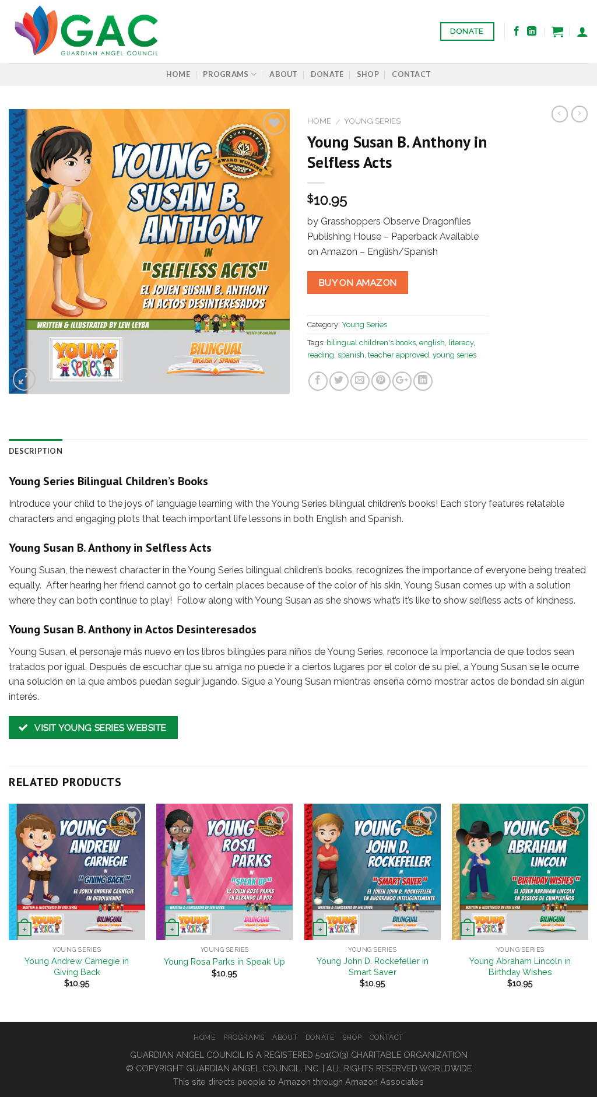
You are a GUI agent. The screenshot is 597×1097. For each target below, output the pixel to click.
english (432, 342)
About (283, 74)
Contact (411, 74)
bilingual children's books (371, 342)
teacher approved (398, 355)
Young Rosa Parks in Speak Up (224, 961)
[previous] (9, 911)
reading (320, 355)
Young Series (372, 120)
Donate (327, 74)
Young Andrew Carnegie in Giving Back (76, 966)
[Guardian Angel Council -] (93, 31)
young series (454, 355)
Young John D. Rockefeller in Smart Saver (373, 966)
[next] (587, 911)
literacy (460, 342)
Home (178, 74)
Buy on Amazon (358, 282)
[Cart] (557, 31)
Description (35, 450)
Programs (225, 74)
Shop (368, 74)
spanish (351, 355)
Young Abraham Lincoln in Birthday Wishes (520, 966)
